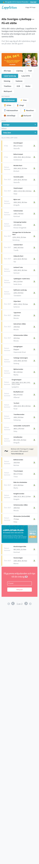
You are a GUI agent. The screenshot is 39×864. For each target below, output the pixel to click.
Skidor (27, 86)
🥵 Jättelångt (9, 115)
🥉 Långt (20, 105)
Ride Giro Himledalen (20, 482)
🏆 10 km (7, 105)
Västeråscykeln (19, 177)
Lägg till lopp (30, 7)
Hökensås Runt (18, 256)
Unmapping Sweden (20, 222)
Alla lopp (7, 71)
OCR (18, 86)
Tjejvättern (17, 313)
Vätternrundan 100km (21, 505)
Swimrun (19, 81)
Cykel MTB (25, 76)
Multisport (8, 91)
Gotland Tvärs (18, 267)
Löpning (19, 71)
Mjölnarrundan (18, 369)
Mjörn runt (17, 199)
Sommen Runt (18, 245)
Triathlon (7, 86)
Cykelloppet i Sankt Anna (22, 279)
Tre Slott (16, 403)
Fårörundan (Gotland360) (22, 516)
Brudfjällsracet (18, 392)
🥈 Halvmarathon (11, 110)
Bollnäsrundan (18, 460)
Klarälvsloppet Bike (20, 546)
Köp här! (33, 2)
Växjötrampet (18, 188)
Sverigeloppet (18, 346)
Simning (7, 81)
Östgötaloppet (16, 380)
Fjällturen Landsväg (20, 290)
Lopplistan (9, 7)
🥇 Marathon (28, 110)
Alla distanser (9, 100)
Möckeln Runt (18, 165)
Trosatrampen (18, 471)
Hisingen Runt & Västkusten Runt (21, 233)
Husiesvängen (18, 558)
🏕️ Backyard (26, 115)
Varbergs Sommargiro (21, 358)
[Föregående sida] (13, 604)
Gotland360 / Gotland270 (22, 426)
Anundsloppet (18, 143)
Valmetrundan (18, 211)
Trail (30, 71)
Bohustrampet (18, 154)
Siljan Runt (17, 301)
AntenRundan (18, 437)
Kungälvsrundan (19, 494)
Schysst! (19, 589)
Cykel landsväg (10, 76)
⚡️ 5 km (23, 100)
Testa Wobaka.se (17, 454)
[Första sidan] (9, 603)
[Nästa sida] (26, 604)
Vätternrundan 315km (21, 335)
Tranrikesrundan (19, 414)
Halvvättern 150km (20, 324)
